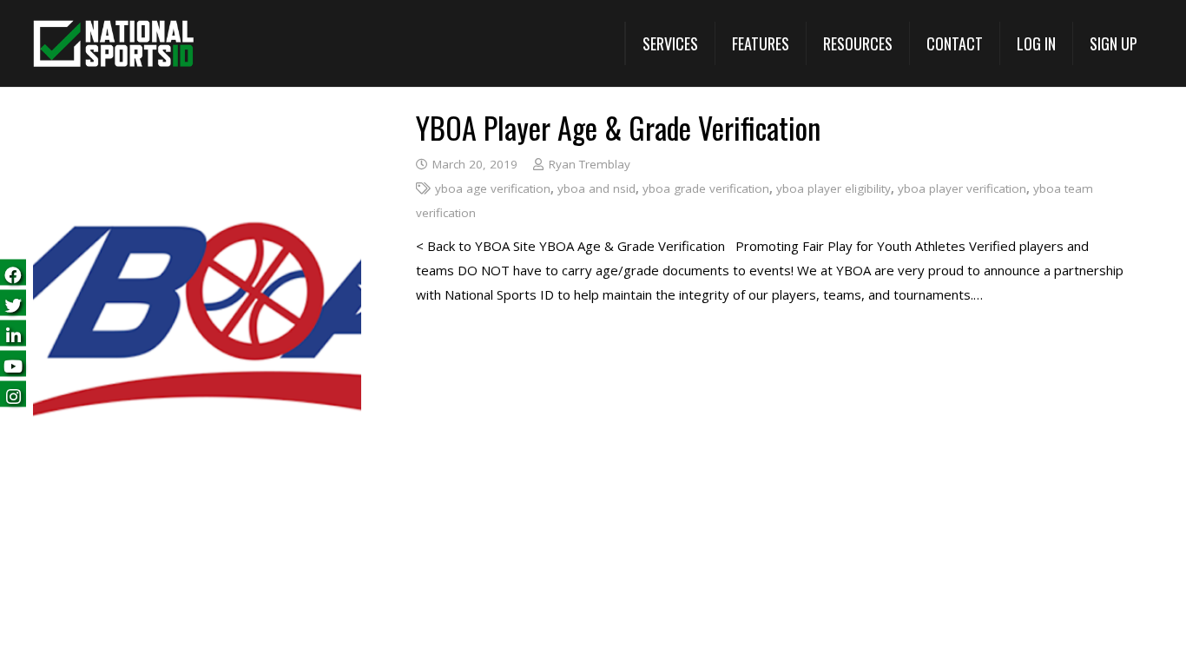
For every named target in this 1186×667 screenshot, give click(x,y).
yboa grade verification (705, 188)
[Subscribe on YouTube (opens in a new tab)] (13, 364)
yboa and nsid (596, 188)
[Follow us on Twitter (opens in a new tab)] (13, 303)
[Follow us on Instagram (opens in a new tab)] (13, 395)
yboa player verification (962, 188)
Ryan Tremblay (589, 164)
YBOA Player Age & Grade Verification (618, 127)
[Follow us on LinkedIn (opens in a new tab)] (13, 334)
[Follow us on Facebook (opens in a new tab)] (13, 273)
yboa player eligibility (833, 188)
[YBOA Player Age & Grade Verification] (197, 125)
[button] (670, 43)
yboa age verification (492, 188)
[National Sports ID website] (113, 44)
